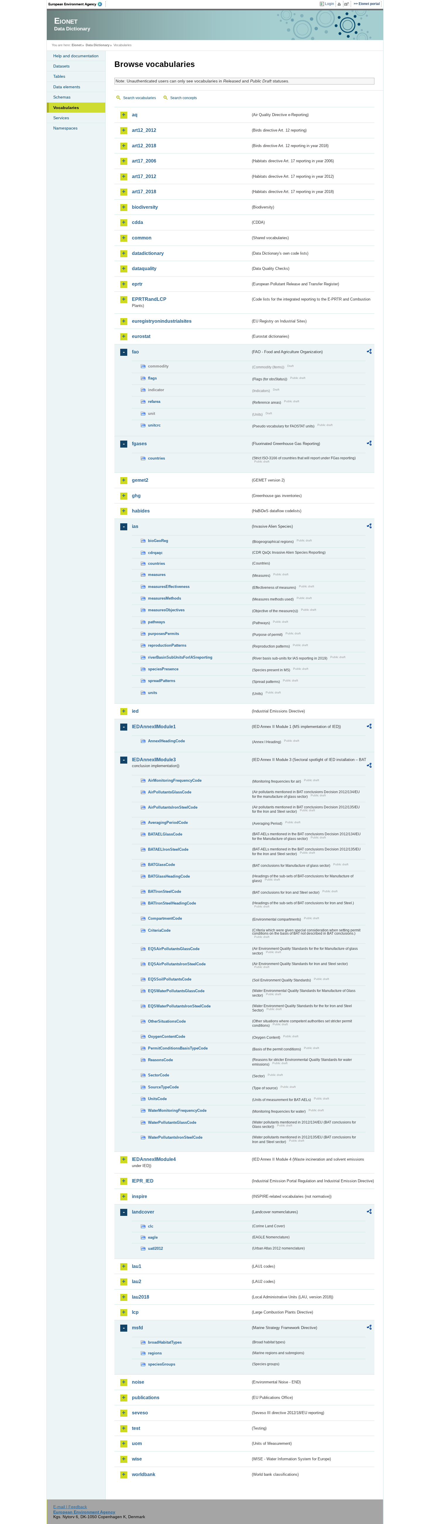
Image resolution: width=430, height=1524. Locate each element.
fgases (139, 443)
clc (150, 1226)
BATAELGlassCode (165, 834)
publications (145, 1397)
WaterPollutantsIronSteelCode (175, 1137)
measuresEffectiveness (169, 586)
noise (138, 1382)
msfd (137, 1327)
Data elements (66, 86)
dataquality (144, 268)
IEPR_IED (143, 1180)
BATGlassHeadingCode (169, 876)
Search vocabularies (139, 98)
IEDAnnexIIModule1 (154, 726)
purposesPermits (163, 633)
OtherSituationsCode (167, 1021)
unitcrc (154, 425)
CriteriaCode (159, 930)
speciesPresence (163, 669)
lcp (135, 1312)
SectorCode (158, 1075)
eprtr (137, 284)
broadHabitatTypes (165, 1342)
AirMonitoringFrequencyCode (175, 780)
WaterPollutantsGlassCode (172, 1122)
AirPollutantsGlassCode (169, 792)
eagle (153, 1237)
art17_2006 (144, 160)
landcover (143, 1211)
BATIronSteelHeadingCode (172, 903)
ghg (136, 495)
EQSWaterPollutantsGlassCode (176, 991)
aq (134, 114)
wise (137, 1458)
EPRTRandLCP (149, 299)
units (152, 693)
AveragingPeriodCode (168, 822)
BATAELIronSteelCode (168, 849)
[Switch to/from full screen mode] (347, 4)
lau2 (136, 1281)
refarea (154, 401)
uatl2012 (155, 1248)
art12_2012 (144, 130)
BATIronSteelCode (164, 891)
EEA (77, 4)
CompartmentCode (165, 918)
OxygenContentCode (166, 1036)
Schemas (61, 97)
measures (157, 574)
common (142, 237)
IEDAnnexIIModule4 (154, 1159)
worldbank (143, 1474)
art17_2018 (144, 191)
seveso (140, 1412)
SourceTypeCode (163, 1087)
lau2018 (140, 1297)
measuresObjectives (166, 610)
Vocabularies (66, 107)
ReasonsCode (160, 1060)
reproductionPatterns (167, 645)
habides (141, 510)
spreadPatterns (161, 681)
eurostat (141, 336)
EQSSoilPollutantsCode (169, 979)
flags (152, 378)
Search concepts (183, 98)
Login (329, 4)
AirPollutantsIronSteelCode (172, 807)
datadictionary (148, 253)
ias (135, 526)
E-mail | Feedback (70, 1506)
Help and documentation (76, 55)
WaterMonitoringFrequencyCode (177, 1110)
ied (135, 711)
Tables (59, 76)
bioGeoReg (158, 541)
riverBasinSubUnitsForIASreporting (180, 657)
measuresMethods (164, 598)
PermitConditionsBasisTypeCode (178, 1048)
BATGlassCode (161, 864)
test (136, 1428)
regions (155, 1353)
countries (156, 458)
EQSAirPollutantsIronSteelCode (177, 964)
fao (135, 351)
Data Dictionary (97, 45)
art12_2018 (144, 145)
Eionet (77, 45)
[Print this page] (340, 4)
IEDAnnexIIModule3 (154, 759)
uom (137, 1443)
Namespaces (65, 128)
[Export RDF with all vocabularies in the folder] (369, 352)
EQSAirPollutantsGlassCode (173, 949)
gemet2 (140, 480)
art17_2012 (144, 176)
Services (61, 117)
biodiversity (145, 207)
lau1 (136, 1266)
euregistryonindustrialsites (162, 321)
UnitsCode (157, 1099)
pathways (156, 622)
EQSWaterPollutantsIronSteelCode (179, 1006)
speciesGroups (161, 1364)
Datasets (61, 66)
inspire (139, 1196)
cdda (137, 222)
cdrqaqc (155, 552)
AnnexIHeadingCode (166, 741)
